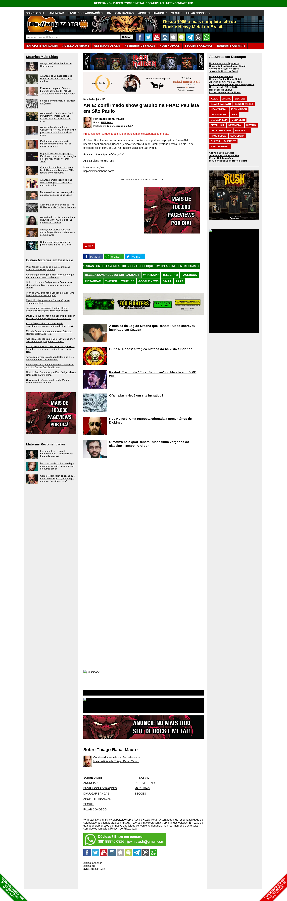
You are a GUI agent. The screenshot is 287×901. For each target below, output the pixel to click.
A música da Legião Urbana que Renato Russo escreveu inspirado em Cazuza (152, 327)
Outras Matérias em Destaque (49, 260)
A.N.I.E (101, 99)
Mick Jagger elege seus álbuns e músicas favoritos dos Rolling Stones (48, 268)
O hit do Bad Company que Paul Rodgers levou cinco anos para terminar (51, 373)
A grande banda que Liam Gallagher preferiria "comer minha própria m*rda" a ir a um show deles (58, 131)
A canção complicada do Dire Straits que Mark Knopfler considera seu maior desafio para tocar (50, 349)
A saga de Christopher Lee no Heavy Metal (56, 64)
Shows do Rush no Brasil (223, 71)
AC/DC (214, 98)
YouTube (127, 281)
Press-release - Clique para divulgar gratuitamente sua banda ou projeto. (126, 133)
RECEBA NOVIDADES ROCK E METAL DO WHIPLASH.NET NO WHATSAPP (143, 3)
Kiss (234, 114)
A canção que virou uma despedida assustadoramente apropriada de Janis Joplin (50, 324)
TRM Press (107, 122)
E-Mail (167, 281)
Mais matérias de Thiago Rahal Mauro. (116, 761)
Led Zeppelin (219, 120)
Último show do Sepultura (224, 63)
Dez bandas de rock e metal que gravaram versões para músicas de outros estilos (57, 466)
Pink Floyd (242, 130)
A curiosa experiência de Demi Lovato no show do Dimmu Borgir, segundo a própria (50, 340)
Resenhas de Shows (220, 89)
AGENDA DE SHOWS (75, 45)
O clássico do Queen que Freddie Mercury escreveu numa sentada (48, 381)
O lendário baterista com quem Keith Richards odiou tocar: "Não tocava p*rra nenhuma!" (57, 170)
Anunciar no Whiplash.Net (224, 155)
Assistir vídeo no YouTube (98, 160)
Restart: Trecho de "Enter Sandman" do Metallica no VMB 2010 (152, 374)
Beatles (240, 98)
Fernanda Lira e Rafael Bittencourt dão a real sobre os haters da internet (56, 454)
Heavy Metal (219, 109)
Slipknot (230, 141)
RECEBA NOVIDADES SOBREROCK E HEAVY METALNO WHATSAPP (12, 888)
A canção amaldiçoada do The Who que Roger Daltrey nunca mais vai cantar (56, 182)
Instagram (93, 281)
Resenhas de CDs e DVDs (223, 87)
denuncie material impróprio (167, 825)
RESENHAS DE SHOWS (140, 45)
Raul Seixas (218, 135)
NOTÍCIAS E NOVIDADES (42, 45)
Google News (148, 281)
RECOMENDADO (145, 783)
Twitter (111, 281)
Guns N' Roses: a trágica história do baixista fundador (150, 349)
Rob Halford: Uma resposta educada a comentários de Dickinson (150, 420)
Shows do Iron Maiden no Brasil (227, 66)
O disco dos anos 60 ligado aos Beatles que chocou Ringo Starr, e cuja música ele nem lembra (49, 285)
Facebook (189, 274)
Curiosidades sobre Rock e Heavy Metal (231, 84)
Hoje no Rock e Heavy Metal (225, 79)
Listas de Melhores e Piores (225, 92)
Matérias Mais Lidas (42, 57)
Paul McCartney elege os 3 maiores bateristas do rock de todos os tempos (55, 144)
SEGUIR (176, 13)
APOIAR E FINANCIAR (152, 13)
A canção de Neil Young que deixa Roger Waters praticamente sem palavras (57, 232)
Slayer (215, 141)
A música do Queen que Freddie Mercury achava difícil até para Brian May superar (47, 309)
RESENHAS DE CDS (107, 45)
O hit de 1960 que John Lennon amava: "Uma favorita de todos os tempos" (50, 294)
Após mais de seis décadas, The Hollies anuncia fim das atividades (58, 206)
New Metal (235, 125)
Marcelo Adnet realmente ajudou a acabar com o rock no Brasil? (57, 193)
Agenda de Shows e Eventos (225, 81)
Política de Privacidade (124, 828)
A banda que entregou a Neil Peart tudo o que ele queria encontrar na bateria (50, 276)
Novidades (89, 99)
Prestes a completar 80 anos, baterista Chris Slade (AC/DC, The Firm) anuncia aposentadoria (57, 91)
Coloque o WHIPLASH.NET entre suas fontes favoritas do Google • (149, 266)
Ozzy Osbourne (221, 130)
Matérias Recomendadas (45, 444)
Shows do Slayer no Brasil (224, 68)
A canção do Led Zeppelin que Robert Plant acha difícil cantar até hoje (56, 78)
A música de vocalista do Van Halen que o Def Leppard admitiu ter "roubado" (50, 358)
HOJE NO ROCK (170, 45)
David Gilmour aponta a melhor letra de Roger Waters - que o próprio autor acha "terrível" (50, 317)
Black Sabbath (221, 104)
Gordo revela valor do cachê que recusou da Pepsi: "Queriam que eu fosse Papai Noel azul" (57, 478)
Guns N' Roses (244, 104)
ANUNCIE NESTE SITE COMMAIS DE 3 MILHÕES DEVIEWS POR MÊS (275, 888)
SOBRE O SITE (35, 13)
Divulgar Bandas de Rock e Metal (228, 160)
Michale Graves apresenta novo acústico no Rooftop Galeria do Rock (49, 332)
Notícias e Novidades (221, 76)
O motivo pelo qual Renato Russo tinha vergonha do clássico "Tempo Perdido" (149, 443)
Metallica (217, 125)
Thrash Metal (220, 146)
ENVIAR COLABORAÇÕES (85, 13)
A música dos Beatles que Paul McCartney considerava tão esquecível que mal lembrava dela (56, 117)
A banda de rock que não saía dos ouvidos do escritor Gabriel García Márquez (50, 365)
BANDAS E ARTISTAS (231, 45)
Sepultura (237, 135)
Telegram (170, 274)
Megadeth (238, 120)
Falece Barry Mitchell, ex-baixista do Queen (57, 102)
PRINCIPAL (142, 777)
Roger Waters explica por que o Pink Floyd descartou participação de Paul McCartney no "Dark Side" (58, 157)
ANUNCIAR (56, 13)
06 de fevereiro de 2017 (120, 126)
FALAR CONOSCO (198, 13)
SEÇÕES (199, 45)
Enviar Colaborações (221, 158)
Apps (179, 281)
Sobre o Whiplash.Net (221, 152)
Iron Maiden (239, 109)
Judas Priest (219, 114)
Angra (226, 98)
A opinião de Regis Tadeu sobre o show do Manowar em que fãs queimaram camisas (58, 220)
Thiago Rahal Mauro (111, 118)
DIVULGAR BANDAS (120, 13)
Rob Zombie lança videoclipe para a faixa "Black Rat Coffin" (56, 243)
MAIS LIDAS (142, 788)
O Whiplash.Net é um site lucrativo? (136, 395)
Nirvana (251, 125)
